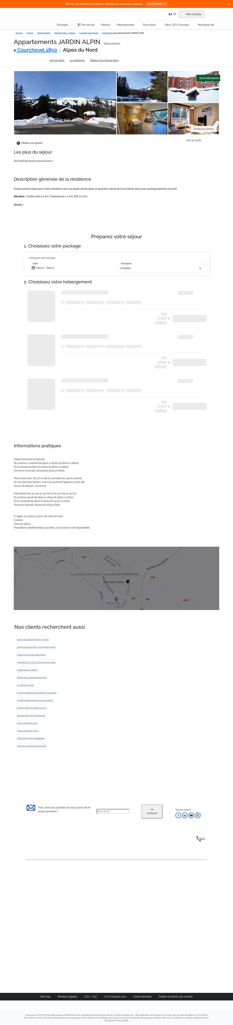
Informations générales (30, 60)
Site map (45, 996)
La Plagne (131, 893)
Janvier (158, 886)
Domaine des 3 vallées (65, 33)
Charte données (142, 996)
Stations (105, 24)
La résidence (77, 60)
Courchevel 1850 (110, 33)
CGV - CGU (91, 996)
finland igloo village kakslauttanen (32, 678)
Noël (157, 878)
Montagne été (206, 24)
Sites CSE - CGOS (106, 886)
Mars (157, 897)
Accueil (19, 33)
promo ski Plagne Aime (27, 723)
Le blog (100, 940)
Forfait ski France (193, 916)
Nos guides (102, 944)
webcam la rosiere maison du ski (31, 746)
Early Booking (74, 893)
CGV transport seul (115, 996)
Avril (156, 901)
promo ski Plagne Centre (28, 731)
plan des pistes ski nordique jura (31, 716)
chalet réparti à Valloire (27, 670)
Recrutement (33, 882)
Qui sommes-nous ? (38, 876)
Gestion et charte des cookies (176, 996)
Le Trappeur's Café (25, 685)
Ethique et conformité (38, 892)
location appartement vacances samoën (35, 700)
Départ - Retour (45, 267)
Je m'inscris (152, 811)
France (30, 33)
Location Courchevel (88, 33)
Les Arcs (130, 897)
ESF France (190, 920)
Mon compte (193, 14)
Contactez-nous (35, 871)
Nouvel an (160, 882)
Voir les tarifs (56, 60)
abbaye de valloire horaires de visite (33, 640)
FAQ (28, 887)
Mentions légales (68, 996)
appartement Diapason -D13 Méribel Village (36, 647)
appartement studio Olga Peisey (31, 655)
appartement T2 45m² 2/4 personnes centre (36, 662)
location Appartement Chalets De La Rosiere (36, 693)
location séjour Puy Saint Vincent (31, 708)
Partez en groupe (106, 882)
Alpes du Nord (44, 33)
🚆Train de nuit (85, 24)
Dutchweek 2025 (134, 955)
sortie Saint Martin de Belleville (30, 738)
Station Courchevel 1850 (104, 60)
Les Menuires (133, 901)
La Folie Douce (133, 959)
